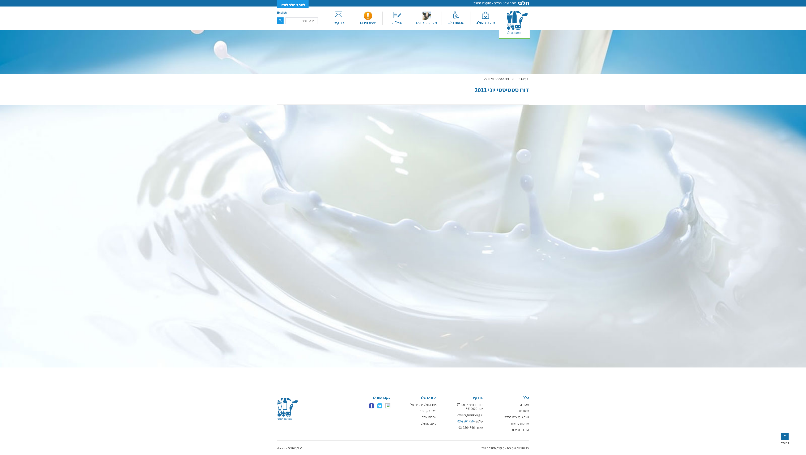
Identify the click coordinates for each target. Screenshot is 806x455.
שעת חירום (368, 22)
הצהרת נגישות (520, 430)
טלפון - (470, 421)
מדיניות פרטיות (520, 423)
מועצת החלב (485, 22)
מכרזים (524, 405)
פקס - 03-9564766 (470, 428)
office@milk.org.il (470, 415)
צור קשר (338, 22)
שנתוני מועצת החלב (516, 417)
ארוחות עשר (429, 417)
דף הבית (523, 79)
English (282, 12)
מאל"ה (397, 22)
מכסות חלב (456, 22)
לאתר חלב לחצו (293, 5)
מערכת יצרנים (426, 22)
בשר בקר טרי (428, 411)
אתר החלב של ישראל (423, 405)
